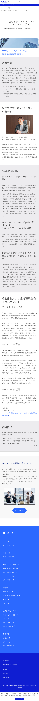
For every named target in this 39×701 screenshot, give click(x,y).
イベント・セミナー (8, 553)
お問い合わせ (6, 677)
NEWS (4, 599)
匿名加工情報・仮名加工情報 (10, 665)
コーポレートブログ (8, 556)
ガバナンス (6, 618)
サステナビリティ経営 (9, 615)
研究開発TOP (6, 592)
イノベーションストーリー (10, 595)
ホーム (2, 8)
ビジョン (5, 642)
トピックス (6, 549)
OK (18, 699)
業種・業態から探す (8, 572)
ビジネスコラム (7, 580)
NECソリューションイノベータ (8, 4)
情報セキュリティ (7, 673)
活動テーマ (6, 603)
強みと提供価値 (7, 645)
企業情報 (9, 8)
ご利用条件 (5, 669)
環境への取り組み (8, 626)
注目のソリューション (9, 568)
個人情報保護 (26, 695)
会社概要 (5, 638)
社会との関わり (7, 622)
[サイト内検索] (33, 1)
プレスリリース (7, 545)
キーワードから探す (8, 576)
